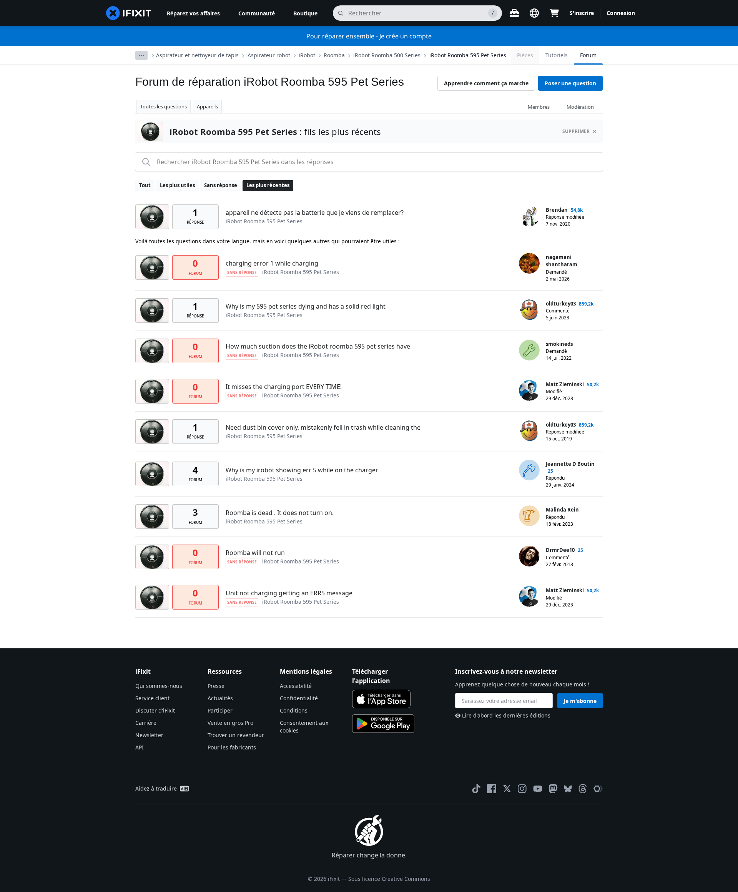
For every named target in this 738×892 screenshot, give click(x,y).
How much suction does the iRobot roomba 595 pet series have (318, 346)
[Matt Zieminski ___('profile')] (529, 390)
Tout (145, 185)
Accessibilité (296, 685)
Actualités (220, 698)
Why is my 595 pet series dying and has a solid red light (306, 306)
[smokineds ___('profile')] (529, 350)
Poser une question (570, 83)
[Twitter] (507, 788)
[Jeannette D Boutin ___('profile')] (529, 470)
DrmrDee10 (560, 549)
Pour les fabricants (232, 747)
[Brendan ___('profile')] (529, 216)
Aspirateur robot (269, 55)
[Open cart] (554, 13)
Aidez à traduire (156, 788)
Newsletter (149, 735)
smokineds (559, 344)
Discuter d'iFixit (155, 710)
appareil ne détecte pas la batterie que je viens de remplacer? (315, 212)
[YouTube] (537, 788)
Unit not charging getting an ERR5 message (289, 593)
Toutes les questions (163, 106)
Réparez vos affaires (193, 13)
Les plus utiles (177, 185)
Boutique (305, 13)
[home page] (128, 13)
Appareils (207, 106)
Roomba (334, 55)
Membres (539, 106)
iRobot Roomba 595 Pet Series (467, 55)
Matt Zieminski (565, 384)
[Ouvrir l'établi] (514, 13)
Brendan (557, 209)
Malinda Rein (562, 509)
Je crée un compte (405, 36)
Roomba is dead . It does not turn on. (280, 512)
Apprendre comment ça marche (486, 83)
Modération (580, 106)
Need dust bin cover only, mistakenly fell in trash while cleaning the (323, 427)
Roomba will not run (255, 552)
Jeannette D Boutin (570, 463)
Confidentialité (299, 698)
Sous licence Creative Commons (389, 878)
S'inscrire (582, 13)
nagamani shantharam (561, 261)
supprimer (576, 131)
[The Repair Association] (598, 788)
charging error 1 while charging (272, 263)
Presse (216, 685)
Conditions (294, 710)
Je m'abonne (580, 700)
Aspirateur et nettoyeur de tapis (197, 55)
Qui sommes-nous (158, 685)
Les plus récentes (267, 185)
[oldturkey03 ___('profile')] (529, 309)
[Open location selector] (534, 13)
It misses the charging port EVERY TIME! (284, 386)
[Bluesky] (568, 789)
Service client (152, 698)
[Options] (141, 55)
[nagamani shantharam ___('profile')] (529, 263)
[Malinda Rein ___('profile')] (529, 515)
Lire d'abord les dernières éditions (506, 715)
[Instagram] (522, 788)
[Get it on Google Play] (383, 723)
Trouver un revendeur (236, 735)
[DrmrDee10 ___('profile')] (529, 556)
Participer (220, 710)
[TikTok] (476, 788)
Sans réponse (220, 185)
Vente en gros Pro (230, 722)
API (139, 747)
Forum (588, 55)
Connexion (621, 13)
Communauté (256, 13)
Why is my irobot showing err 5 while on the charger (302, 470)
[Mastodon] (553, 788)
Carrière (145, 722)
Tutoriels (556, 55)
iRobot (307, 55)
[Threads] (582, 788)
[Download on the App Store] (381, 699)
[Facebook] (491, 788)
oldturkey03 (561, 303)
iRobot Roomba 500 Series (387, 55)
